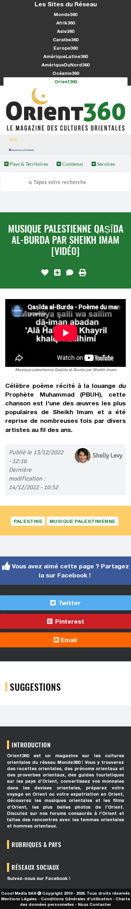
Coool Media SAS (18, 893)
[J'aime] (45, 273)
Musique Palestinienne (82, 521)
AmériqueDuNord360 (65, 65)
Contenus (72, 164)
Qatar (13, 139)
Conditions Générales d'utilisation (76, 898)
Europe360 (65, 48)
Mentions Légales (19, 898)
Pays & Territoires (28, 164)
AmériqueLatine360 (65, 56)
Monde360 (65, 14)
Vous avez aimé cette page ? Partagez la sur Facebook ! (69, 570)
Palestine (28, 521)
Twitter (69, 602)
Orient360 (65, 81)
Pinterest (68, 621)
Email (68, 640)
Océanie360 (65, 73)
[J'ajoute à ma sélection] (57, 273)
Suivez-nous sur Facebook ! (38, 878)
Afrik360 (65, 23)
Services (105, 164)
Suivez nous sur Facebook (22, 150)
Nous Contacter (94, 904)
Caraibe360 (65, 39)
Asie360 (65, 31)
